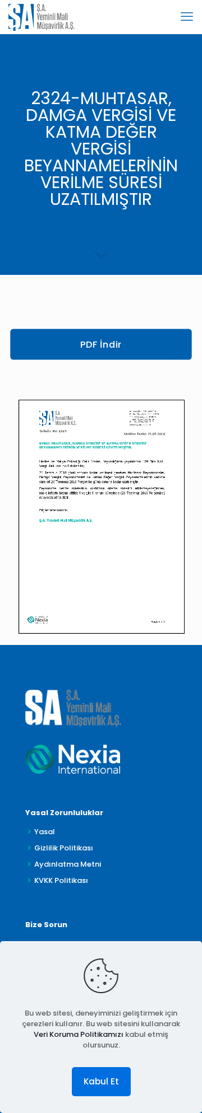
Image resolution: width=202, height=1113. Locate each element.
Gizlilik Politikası (63, 848)
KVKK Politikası (61, 880)
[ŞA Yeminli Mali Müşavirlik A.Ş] (41, 17)
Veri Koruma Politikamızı (78, 1034)
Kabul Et (101, 1081)
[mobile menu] (186, 16)
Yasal (44, 831)
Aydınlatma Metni (67, 864)
